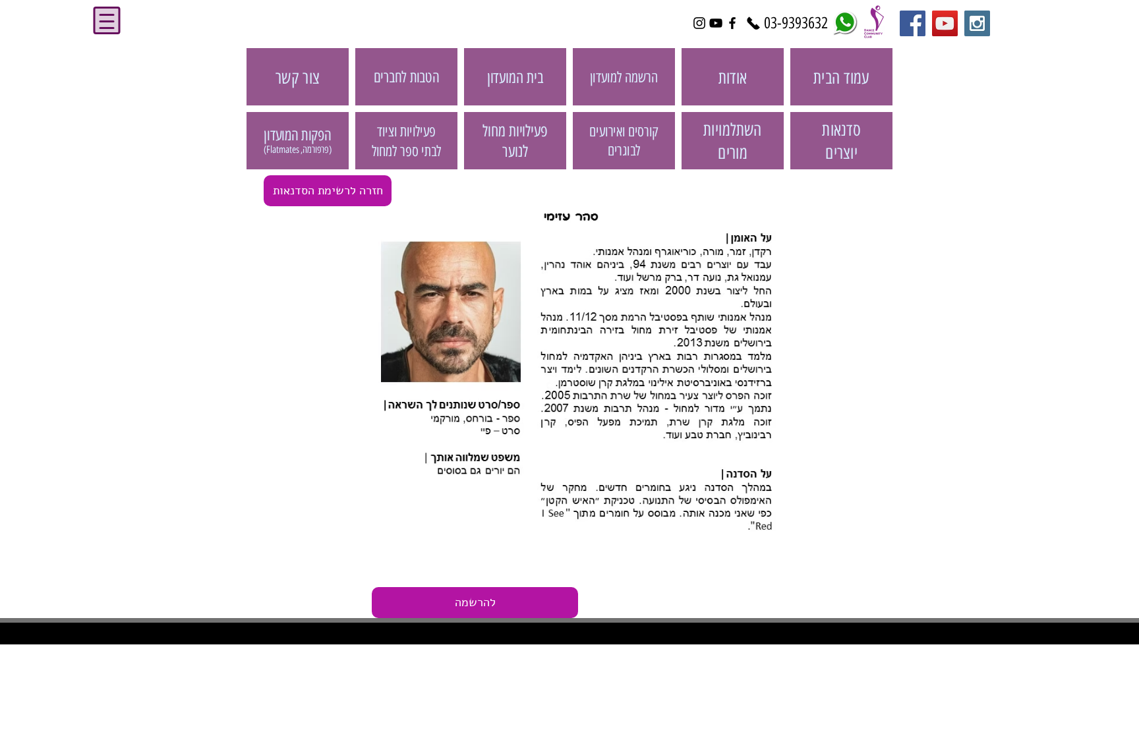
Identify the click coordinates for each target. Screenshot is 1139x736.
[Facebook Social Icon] (912, 23)
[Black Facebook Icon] (732, 23)
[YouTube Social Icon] (945, 23)
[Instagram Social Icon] (977, 23)
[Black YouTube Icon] (716, 23)
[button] (475, 602)
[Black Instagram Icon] (699, 23)
